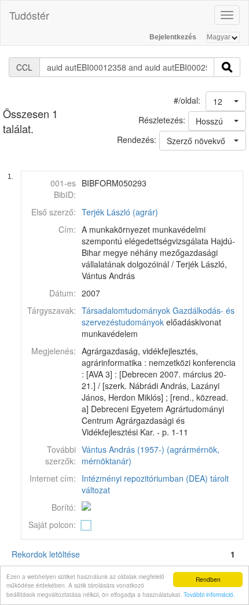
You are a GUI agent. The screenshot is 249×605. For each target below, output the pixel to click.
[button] (226, 101)
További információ (208, 594)
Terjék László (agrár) (120, 212)
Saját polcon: (52, 524)
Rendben (208, 579)
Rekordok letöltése (46, 554)
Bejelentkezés (172, 37)
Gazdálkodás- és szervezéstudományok (158, 316)
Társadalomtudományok (126, 310)
